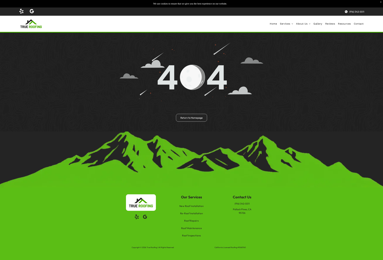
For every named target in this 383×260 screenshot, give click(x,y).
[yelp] (21, 11)
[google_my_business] (31, 11)
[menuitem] (273, 24)
